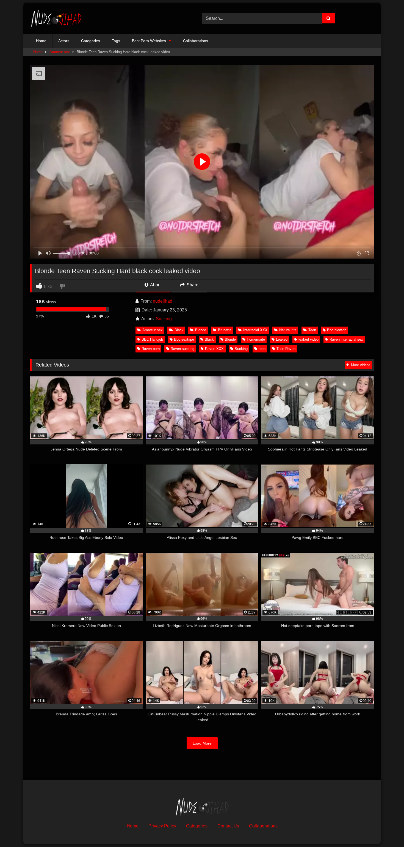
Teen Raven (285, 349)
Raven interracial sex (346, 339)
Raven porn (151, 349)
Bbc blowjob (336, 330)
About (155, 285)
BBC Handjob (152, 339)
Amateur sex (59, 52)
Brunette (224, 330)
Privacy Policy (162, 826)
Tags (116, 41)
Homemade (256, 339)
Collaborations (195, 41)
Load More (202, 743)
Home (41, 41)
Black (179, 330)
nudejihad (162, 301)
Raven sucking (182, 349)
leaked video (308, 339)
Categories (90, 41)
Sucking (164, 318)
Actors (63, 41)
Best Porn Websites (149, 41)
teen (262, 349)
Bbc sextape (184, 339)
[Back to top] (387, 830)
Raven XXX (214, 349)
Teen (312, 330)
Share (192, 285)
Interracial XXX (255, 330)
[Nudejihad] (56, 18)
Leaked (281, 339)
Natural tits (288, 330)
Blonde (200, 330)
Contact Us (228, 826)
